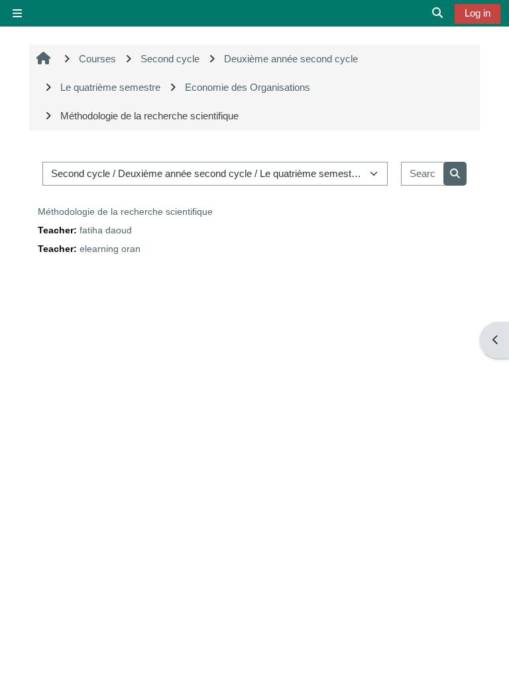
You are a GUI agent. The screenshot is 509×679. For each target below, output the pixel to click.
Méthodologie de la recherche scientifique (125, 211)
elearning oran (110, 249)
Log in (477, 13)
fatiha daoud (106, 230)
